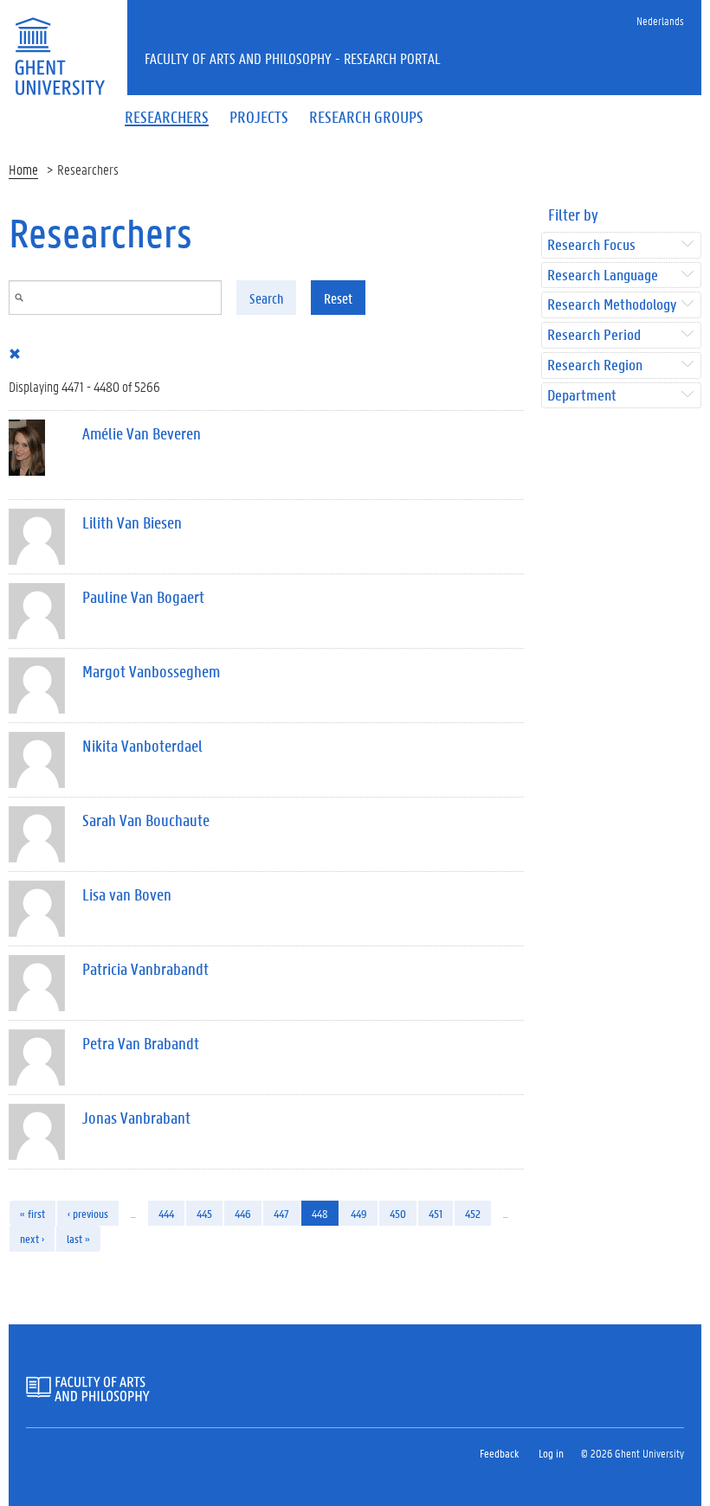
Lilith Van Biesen (132, 522)
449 (359, 1213)
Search (266, 298)
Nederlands (660, 20)
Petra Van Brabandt (140, 1043)
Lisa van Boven (126, 894)
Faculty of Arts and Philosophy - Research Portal (293, 57)
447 (281, 1213)
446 (243, 1213)
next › (32, 1238)
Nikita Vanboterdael (142, 745)
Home (23, 169)
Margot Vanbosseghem (151, 671)
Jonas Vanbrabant (136, 1117)
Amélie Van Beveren (141, 433)
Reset (338, 298)
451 (435, 1213)
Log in (551, 1452)
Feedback (499, 1452)
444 (166, 1213)
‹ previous (88, 1213)
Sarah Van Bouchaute (146, 820)
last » (78, 1238)
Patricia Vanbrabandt (145, 968)
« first (32, 1213)
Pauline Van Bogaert (143, 596)
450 (398, 1213)
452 (473, 1213)
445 (204, 1213)
